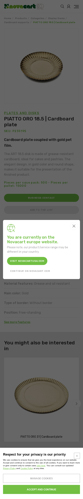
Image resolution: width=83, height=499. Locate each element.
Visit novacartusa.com (27, 261)
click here (41, 465)
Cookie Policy (27, 468)
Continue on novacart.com (30, 271)
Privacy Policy (9, 468)
